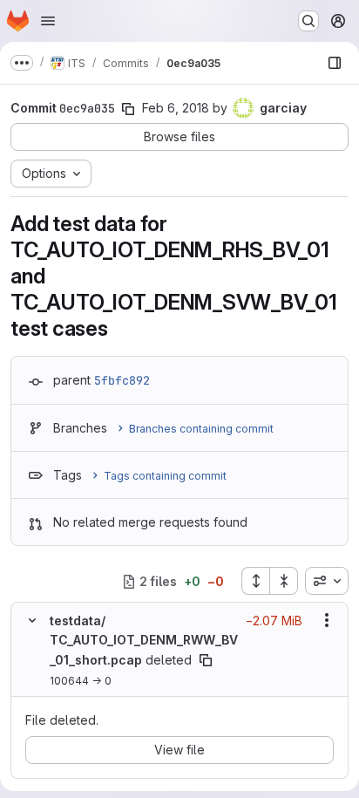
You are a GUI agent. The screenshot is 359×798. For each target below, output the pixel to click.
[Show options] (326, 620)
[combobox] (327, 581)
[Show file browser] (335, 63)
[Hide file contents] (32, 620)
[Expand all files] (255, 581)
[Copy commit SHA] (128, 109)
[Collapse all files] (284, 581)
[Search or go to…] (308, 20)
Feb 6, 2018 (175, 107)
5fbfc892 (122, 380)
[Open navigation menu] (48, 21)
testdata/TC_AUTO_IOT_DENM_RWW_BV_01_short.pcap (144, 640)
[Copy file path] (205, 660)
